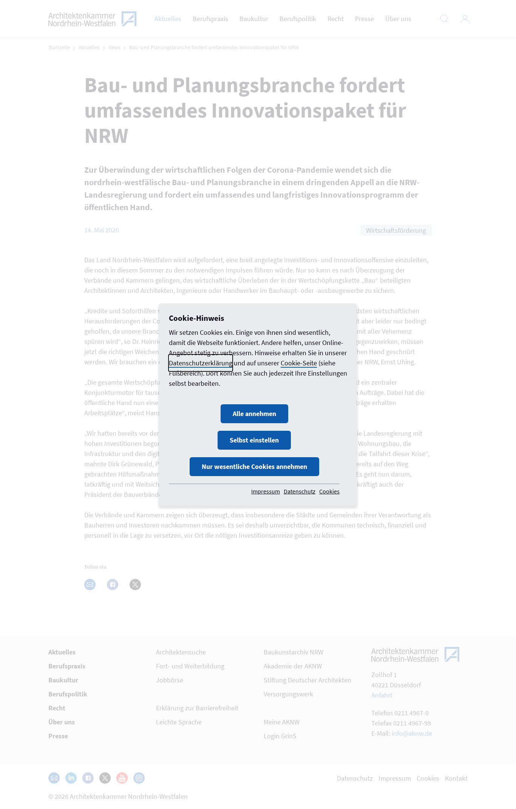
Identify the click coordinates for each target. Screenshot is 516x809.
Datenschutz (299, 491)
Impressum (265, 491)
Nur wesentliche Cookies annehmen (254, 466)
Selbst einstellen (254, 440)
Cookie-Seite (299, 363)
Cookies (329, 491)
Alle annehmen (254, 413)
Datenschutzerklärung (200, 363)
